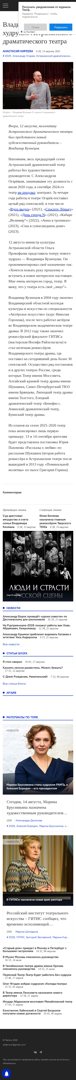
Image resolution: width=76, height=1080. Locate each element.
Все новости (11, 644)
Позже (44, 25)
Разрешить (63, 25)
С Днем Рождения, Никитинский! (25, 676)
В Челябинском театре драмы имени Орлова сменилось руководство (33, 967)
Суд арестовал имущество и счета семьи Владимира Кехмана (15, 521)
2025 (8, 56)
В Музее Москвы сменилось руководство (30, 957)
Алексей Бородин (27, 826)
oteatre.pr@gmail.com (14, 1044)
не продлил (26, 192)
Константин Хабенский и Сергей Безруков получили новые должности (31, 1012)
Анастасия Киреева (18, 51)
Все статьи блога (14, 683)
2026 (12, 826)
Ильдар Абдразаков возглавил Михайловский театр (37, 1001)
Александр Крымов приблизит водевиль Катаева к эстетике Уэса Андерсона (37, 635)
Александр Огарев (24, 56)
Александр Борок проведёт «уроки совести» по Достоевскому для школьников (35, 617)
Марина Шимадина (26, 931)
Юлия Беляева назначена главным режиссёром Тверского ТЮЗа (55, 521)
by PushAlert (29, 29)
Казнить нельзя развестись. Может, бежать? (33, 667)
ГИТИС (20, 937)
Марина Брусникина (51, 826)
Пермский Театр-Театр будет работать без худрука (37, 975)
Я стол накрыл (12, 661)
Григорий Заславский (38, 937)
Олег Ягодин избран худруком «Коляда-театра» (35, 983)
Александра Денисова (28, 820)
